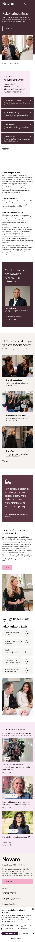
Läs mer (7, 567)
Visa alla (5, 461)
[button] (17, 938)
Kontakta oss (8, 29)
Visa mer (5, 149)
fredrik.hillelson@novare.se (13, 316)
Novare (4, 63)
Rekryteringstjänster (10, 898)
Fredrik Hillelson (10, 308)
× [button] (33, 909)
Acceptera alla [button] (10, 933)
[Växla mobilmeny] (31, 3)
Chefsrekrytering (9, 893)
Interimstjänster (9, 904)
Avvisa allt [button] (26, 933)
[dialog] (17, 924)
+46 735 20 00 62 (10, 320)
